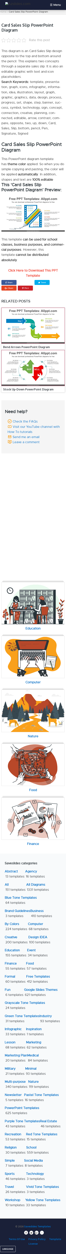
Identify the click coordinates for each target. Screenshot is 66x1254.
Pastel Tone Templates (41, 1097)
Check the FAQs (25, 421)
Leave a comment (26, 442)
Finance (15, 965)
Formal (15, 979)
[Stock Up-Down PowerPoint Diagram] (33, 368)
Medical (37, 1057)
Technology (35, 1176)
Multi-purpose (16, 1084)
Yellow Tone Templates (42, 1202)
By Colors (16, 926)
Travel (15, 1189)
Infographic (15, 1031)
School (37, 1150)
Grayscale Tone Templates (25, 1005)
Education (15, 952)
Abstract (14, 873)
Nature (38, 1084)
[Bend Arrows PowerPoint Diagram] (33, 325)
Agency (35, 873)
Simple (14, 1163)
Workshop (15, 1202)
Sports (15, 1176)
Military (14, 1071)
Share (9, 282)
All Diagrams (37, 887)
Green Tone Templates (22, 1018)
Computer (38, 926)
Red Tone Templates (41, 1136)
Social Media (33, 1163)
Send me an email (26, 437)
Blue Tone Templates (21, 900)
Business (41, 913)
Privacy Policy (37, 1239)
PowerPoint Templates (22, 1110)
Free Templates (38, 979)
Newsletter (14, 1097)
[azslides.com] (17, 4)
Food (36, 965)
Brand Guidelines (17, 913)
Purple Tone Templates (22, 1123)
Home (3, 11)
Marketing (36, 1044)
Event (37, 952)
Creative (16, 939)
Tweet (43, 282)
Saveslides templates (37, 1226)
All (15, 887)
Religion (15, 1150)
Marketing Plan (16, 1057)
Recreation (15, 1136)
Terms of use (17, 1239)
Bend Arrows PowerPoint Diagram (26, 347)
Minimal (35, 1071)
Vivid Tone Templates (42, 1189)
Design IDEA (39, 939)
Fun (14, 992)
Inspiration (35, 1031)
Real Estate (50, 1123)
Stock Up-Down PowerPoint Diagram (28, 389)
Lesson (15, 1044)
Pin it (26, 288)
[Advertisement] (33, 478)
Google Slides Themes (41, 992)
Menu (57, 5)
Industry (49, 1018)
